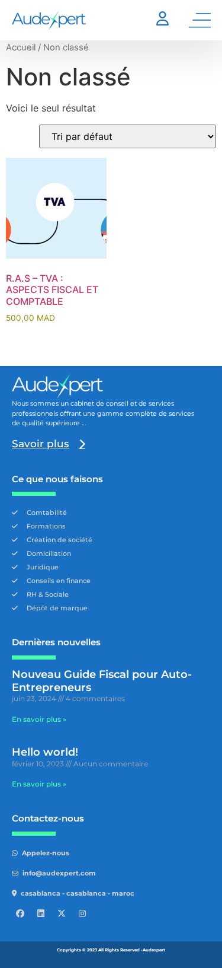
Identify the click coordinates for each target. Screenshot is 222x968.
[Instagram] (82, 913)
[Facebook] (20, 913)
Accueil (21, 47)
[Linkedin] (41, 913)
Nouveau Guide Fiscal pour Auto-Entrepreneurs (102, 681)
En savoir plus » (39, 719)
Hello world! (45, 752)
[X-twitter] (61, 913)
